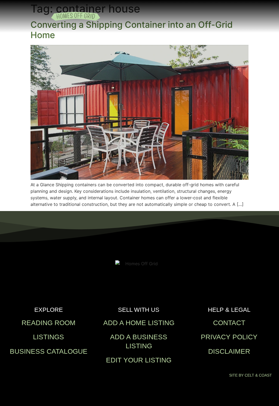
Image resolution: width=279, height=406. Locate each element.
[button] (223, 16)
